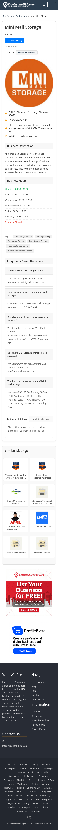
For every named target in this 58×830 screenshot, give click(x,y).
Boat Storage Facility (38, 241)
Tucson (9, 795)
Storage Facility (43, 236)
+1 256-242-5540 (18, 120)
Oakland (12, 807)
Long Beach (10, 799)
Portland (20, 787)
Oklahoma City (33, 787)
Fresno (19, 795)
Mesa (20, 799)
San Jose (21, 772)
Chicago (35, 764)
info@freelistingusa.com (15, 745)
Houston (46, 764)
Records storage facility (18, 245)
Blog (33, 686)
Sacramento (31, 795)
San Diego (48, 768)
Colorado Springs (44, 799)
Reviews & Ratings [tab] (18, 419)
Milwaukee (32, 791)
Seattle (32, 780)
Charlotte (21, 780)
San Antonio (34, 768)
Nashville (8, 787)
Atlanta (29, 799)
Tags (33, 690)
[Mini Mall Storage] (29, 82)
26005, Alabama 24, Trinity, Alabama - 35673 (29, 113)
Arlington (35, 811)
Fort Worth (9, 780)
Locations (36, 695)
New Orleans (22, 811)
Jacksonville (42, 772)
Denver (41, 780)
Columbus (43, 776)
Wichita (44, 807)
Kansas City (45, 795)
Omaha (36, 803)
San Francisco (15, 776)
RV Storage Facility (16, 241)
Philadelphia (9, 768)
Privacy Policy (38, 729)
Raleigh (27, 803)
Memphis (45, 784)
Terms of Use (38, 724)
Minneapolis (24, 807)
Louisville (20, 791)
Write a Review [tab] (41, 419)
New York (10, 764)
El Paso (51, 780)
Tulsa (36, 807)
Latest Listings (38, 699)
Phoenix (22, 768)
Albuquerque (47, 791)
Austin (31, 772)
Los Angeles (23, 764)
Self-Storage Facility (23, 236)
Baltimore (8, 791)
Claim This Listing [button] (14, 40)
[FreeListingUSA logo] (18, 5)
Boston (35, 784)
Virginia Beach (14, 803)
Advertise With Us (40, 720)
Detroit (11, 784)
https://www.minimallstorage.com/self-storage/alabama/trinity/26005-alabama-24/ (30, 128)
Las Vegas (47, 787)
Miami (46, 803)
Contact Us (37, 715)
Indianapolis (29, 776)
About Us (36, 711)
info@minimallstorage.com (23, 136)
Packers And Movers (17, 15)
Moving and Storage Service (20, 250)
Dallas (11, 772)
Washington (23, 784)
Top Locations (38, 682)
